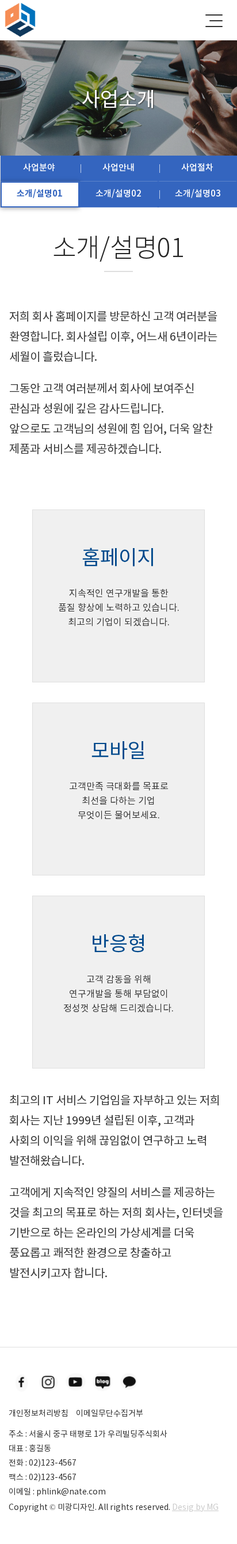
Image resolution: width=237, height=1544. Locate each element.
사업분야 (39, 167)
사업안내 (118, 167)
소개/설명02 (118, 193)
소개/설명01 (40, 193)
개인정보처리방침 (38, 1413)
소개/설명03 (198, 193)
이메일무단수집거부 (109, 1413)
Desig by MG (195, 1507)
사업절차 (197, 167)
